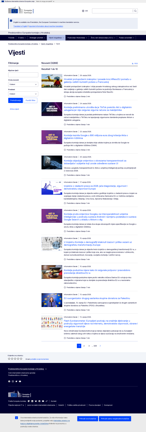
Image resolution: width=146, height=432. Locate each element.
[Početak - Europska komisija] (24, 10)
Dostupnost (108, 405)
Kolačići (61, 405)
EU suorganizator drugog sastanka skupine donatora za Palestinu (97, 298)
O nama (21, 38)
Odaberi (12, 84)
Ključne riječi (13, 70)
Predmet (11, 89)
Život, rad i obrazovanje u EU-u (102, 38)
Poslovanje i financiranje (76, 38)
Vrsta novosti (13, 80)
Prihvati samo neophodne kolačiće (115, 419)
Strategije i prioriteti (36, 38)
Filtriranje (13, 63)
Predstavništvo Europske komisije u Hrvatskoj (23, 44)
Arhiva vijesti (14, 109)
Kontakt (53, 401)
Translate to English (20, 26)
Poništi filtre (30, 100)
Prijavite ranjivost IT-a (16, 405)
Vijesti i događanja (55, 38)
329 (95, 346)
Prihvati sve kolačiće (87, 419)
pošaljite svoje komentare (39, 359)
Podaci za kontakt (125, 38)
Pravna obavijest (95, 405)
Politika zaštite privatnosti (76, 405)
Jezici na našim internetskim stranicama (41, 405)
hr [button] (86, 11)
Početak (11, 38)
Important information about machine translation (46, 26)
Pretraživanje (15, 100)
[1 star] (9, 358)
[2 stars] (11, 358)
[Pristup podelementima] (25, 37)
